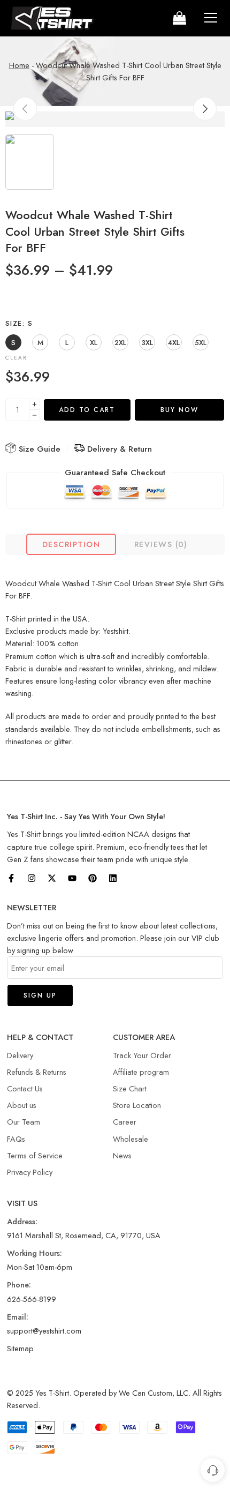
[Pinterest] (92, 878)
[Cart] (178, 18)
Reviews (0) (161, 544)
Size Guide (38, 449)
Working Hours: (34, 1253)
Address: (22, 1221)
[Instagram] (31, 878)
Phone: (19, 1284)
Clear (16, 358)
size (19, 323)
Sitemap (20, 1348)
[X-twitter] (52, 878)
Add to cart (87, 410)
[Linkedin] (113, 878)
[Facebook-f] (11, 878)
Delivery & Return (118, 449)
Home (19, 65)
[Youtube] (72, 878)
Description (71, 544)
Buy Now (179, 410)
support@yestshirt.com (44, 1330)
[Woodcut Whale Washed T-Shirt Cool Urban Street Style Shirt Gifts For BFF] (115, 119)
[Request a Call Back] (213, 1470)
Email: (17, 1316)
